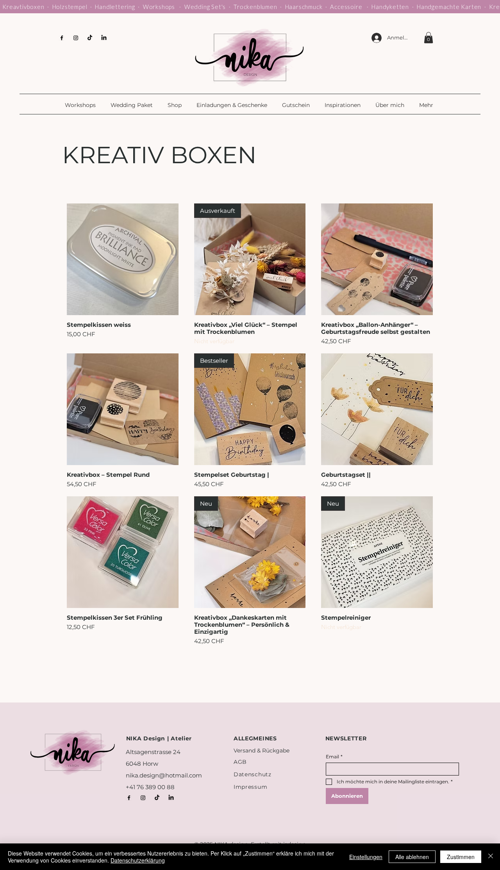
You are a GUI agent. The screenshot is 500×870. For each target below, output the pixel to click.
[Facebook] (62, 38)
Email (334, 756)
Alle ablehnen (412, 857)
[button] (82, 105)
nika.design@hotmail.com (164, 775)
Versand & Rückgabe (261, 750)
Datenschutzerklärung (138, 860)
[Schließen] (490, 857)
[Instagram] (76, 38)
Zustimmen (461, 857)
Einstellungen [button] (365, 857)
